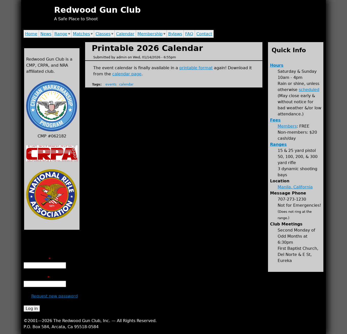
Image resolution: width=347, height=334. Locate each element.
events (111, 84)
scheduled (309, 89)
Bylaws (175, 33)
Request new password (54, 296)
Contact (204, 33)
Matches (81, 33)
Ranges (278, 144)
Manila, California (295, 187)
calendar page (126, 74)
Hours (276, 65)
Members (287, 126)
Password (37, 277)
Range (60, 33)
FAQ (189, 33)
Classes (103, 33)
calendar (126, 84)
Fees (275, 120)
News (45, 33)
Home (31, 33)
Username (37, 259)
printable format (196, 67)
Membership (150, 33)
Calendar (125, 33)
